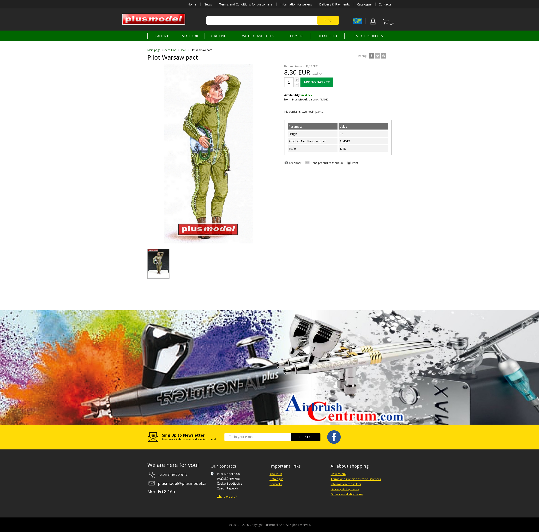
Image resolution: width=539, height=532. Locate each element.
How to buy (338, 474)
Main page (153, 50)
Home (191, 4)
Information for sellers (296, 4)
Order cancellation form (347, 494)
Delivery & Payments (334, 4)
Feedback (295, 163)
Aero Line (170, 50)
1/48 (183, 50)
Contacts (385, 4)
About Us (276, 474)
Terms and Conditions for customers (245, 4)
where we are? (227, 497)
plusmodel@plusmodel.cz (182, 483)
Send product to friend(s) (327, 163)
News (208, 4)
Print (355, 163)
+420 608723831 (173, 475)
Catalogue (364, 4)
